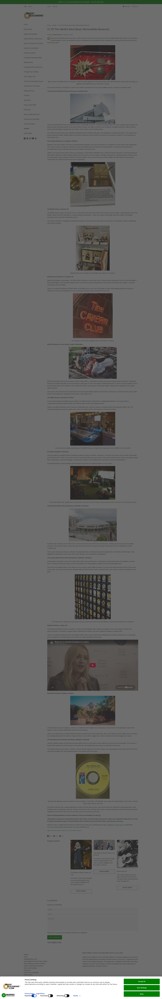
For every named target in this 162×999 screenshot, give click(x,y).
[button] (4, 995)
